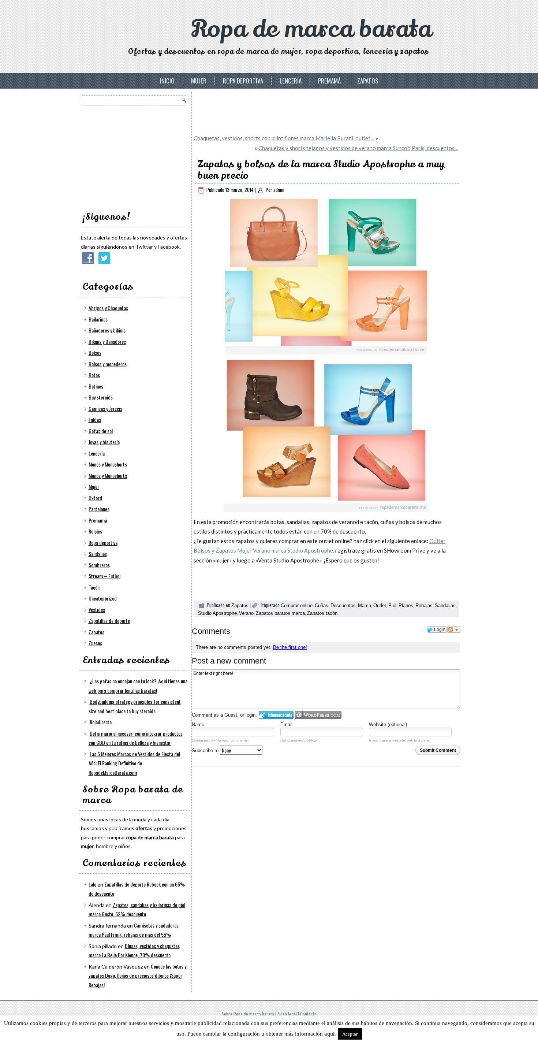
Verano (246, 613)
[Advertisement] (136, 156)
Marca (364, 605)
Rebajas (424, 605)
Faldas (95, 419)
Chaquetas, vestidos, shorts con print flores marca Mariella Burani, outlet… (284, 138)
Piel (392, 605)
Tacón (94, 587)
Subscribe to (206, 750)
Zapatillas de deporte (109, 620)
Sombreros (99, 565)
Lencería (291, 80)
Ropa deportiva (243, 80)
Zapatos (367, 80)
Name (198, 724)
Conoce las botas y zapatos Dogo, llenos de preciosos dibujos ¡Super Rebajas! (137, 975)
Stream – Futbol (104, 576)
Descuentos (343, 605)
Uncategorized (103, 598)
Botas (94, 375)
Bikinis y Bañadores (107, 341)
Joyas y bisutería (104, 442)
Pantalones (99, 509)
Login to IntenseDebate (276, 715)
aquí (329, 1034)
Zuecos (95, 643)
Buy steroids (101, 397)
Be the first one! (290, 647)
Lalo (92, 884)
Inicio (167, 80)
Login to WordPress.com (318, 715)
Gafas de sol (101, 431)
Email (286, 724)
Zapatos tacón (322, 613)
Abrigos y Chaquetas (108, 308)
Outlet (379, 605)
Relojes (95, 531)
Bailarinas (98, 319)
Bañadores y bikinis (107, 330)
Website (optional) (388, 724)
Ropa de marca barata (311, 29)
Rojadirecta (101, 722)
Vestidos (97, 609)
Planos (406, 605)
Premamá (329, 80)
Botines (96, 386)
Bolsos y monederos (108, 364)
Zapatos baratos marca (280, 613)
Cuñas (321, 605)
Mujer (198, 80)
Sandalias (98, 553)
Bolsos (95, 352)
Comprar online (297, 605)
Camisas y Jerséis (105, 408)
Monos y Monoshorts (108, 464)
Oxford (95, 498)
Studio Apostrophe (217, 613)
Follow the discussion (453, 629)
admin (278, 189)
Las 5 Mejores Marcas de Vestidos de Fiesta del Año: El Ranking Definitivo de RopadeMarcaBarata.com (134, 763)
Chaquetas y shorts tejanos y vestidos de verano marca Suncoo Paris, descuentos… (358, 148)
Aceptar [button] (350, 1034)
